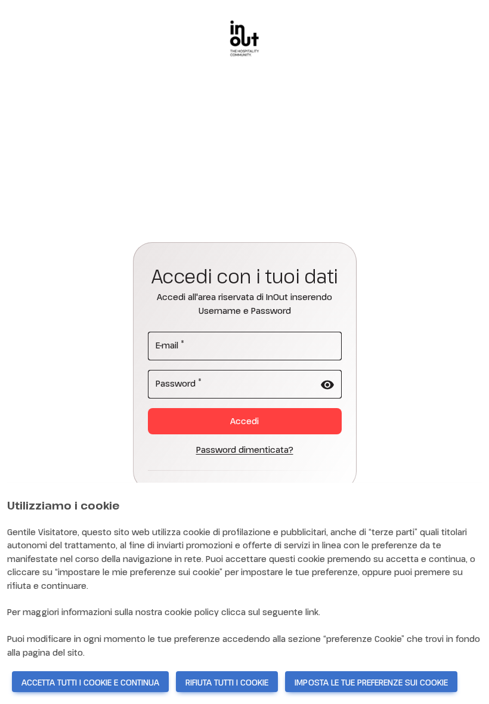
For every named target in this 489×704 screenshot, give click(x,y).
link (311, 611)
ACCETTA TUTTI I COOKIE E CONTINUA (90, 682)
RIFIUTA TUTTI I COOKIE (226, 682)
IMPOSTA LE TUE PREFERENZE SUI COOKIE (371, 682)
